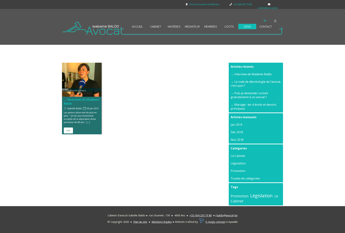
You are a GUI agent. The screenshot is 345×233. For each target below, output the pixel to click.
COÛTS (229, 26)
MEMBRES (210, 26)
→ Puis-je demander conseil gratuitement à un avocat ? (249, 95)
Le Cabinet (238, 156)
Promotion (238, 171)
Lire (68, 130)
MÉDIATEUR (192, 26)
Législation (238, 163)
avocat (230, 215)
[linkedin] (265, 20)
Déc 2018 (237, 132)
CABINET (155, 26)
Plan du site (140, 222)
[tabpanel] (277, 21)
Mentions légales (162, 222)
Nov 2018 (237, 140)
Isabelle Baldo (74, 108)
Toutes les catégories (245, 178)
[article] (82, 98)
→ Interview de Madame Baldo (251, 74)
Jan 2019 (236, 125)
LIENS (247, 26)
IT (275, 20)
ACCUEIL (137, 26)
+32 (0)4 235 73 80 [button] (201, 215)
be (236, 215)
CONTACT (265, 26)
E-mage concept (216, 222)
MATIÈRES (174, 26)
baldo (220, 215)
